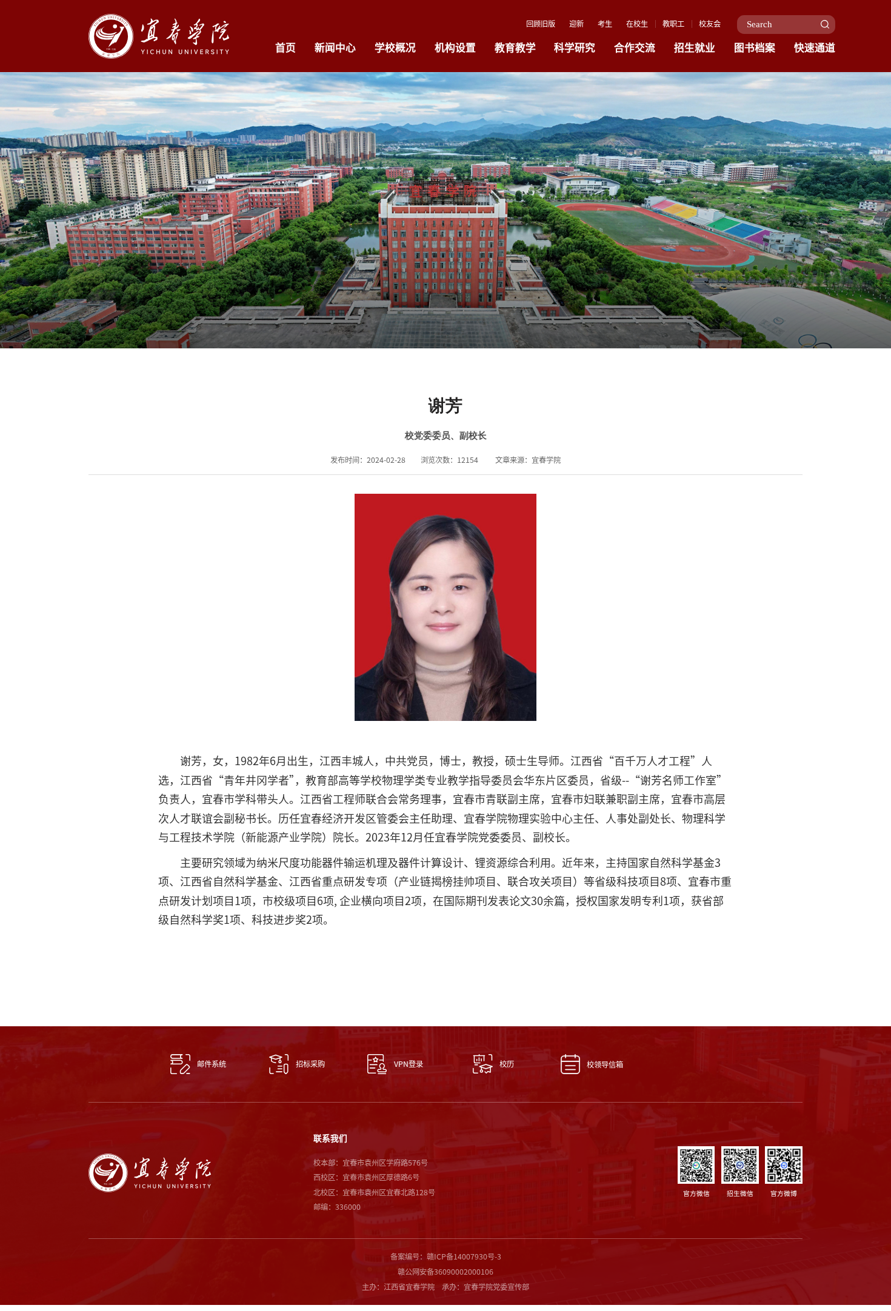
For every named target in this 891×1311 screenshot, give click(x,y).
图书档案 (754, 47)
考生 (605, 23)
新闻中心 (335, 47)
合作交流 (634, 47)
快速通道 (814, 47)
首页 (285, 47)
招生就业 (694, 47)
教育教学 (515, 47)
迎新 (576, 23)
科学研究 (574, 47)
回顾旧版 (540, 23)
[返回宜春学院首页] (158, 17)
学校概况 (395, 47)
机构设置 (455, 47)
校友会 (710, 23)
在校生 (637, 23)
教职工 (673, 23)
